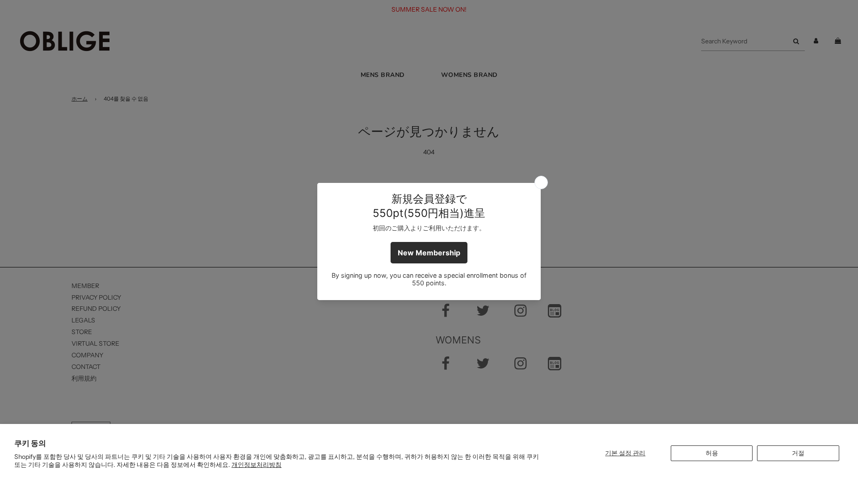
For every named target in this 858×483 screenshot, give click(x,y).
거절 (798, 453)
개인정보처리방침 (256, 465)
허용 (712, 453)
